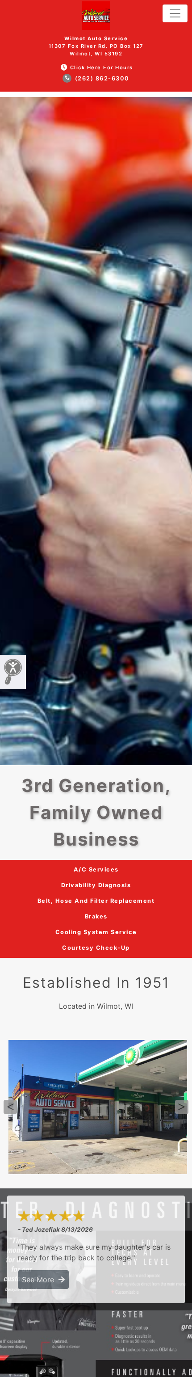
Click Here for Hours (101, 67)
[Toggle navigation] (175, 13)
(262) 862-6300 (101, 78)
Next (181, 1107)
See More (40, 1279)
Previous (10, 1107)
